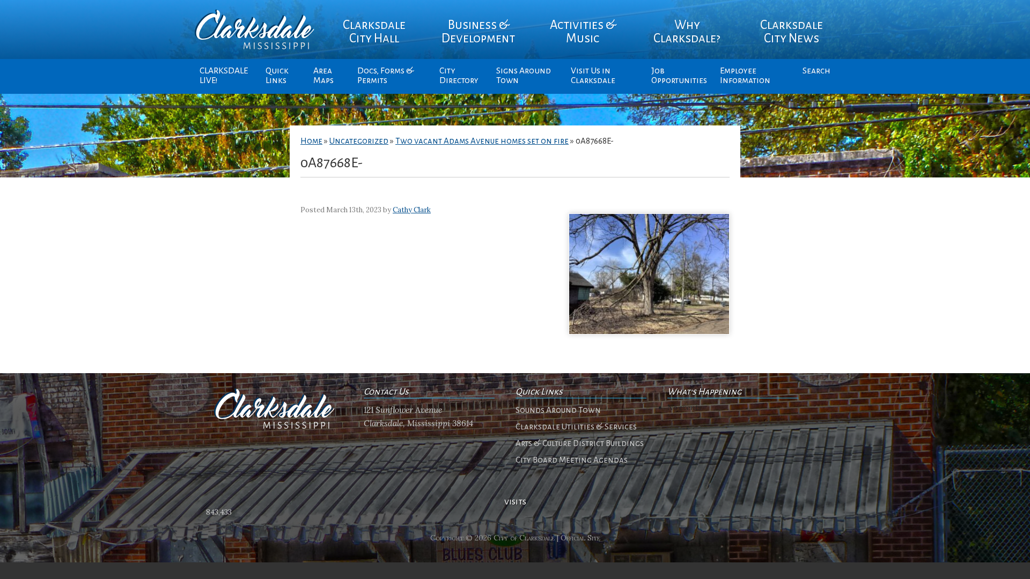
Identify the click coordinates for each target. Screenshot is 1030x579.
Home (311, 141)
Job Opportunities (679, 75)
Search (816, 71)
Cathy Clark (412, 209)
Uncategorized (358, 141)
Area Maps (323, 75)
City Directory (459, 75)
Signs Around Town (523, 75)
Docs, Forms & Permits (385, 75)
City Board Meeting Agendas (572, 460)
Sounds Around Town (558, 410)
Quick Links (277, 75)
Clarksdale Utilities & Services (576, 426)
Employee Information (745, 75)
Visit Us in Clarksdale (593, 75)
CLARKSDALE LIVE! (224, 75)
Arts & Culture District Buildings (580, 443)
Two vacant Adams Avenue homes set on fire (482, 141)
